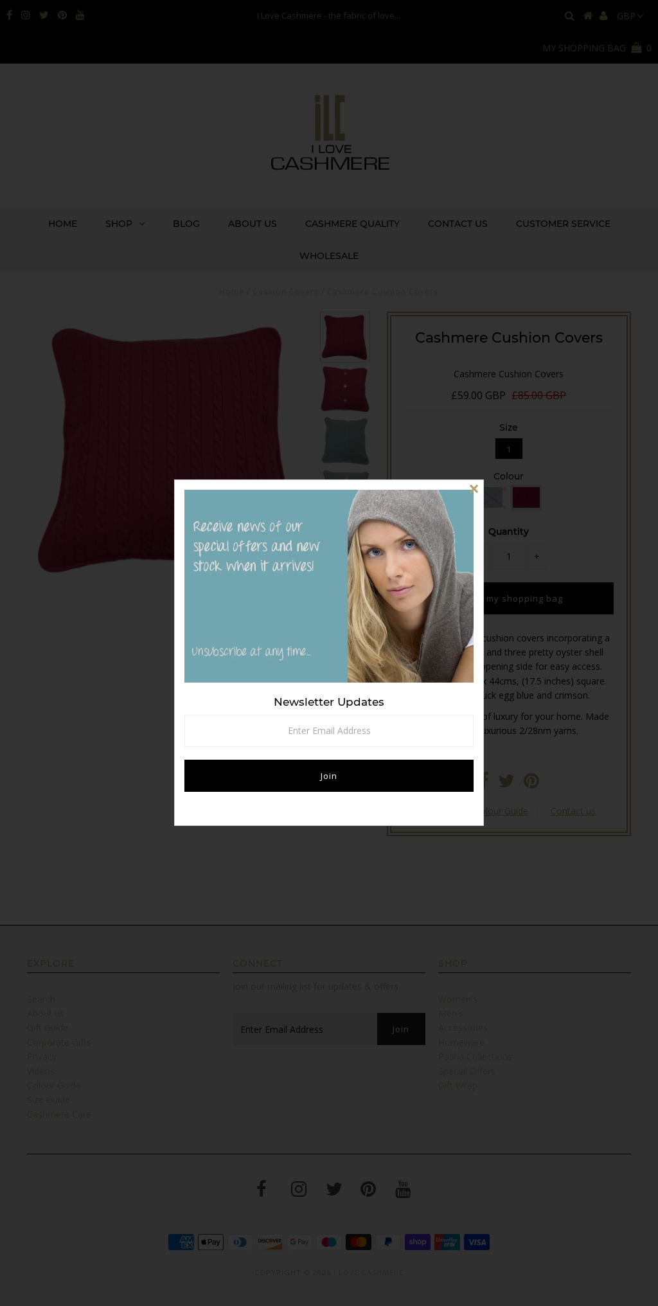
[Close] (473, 489)
